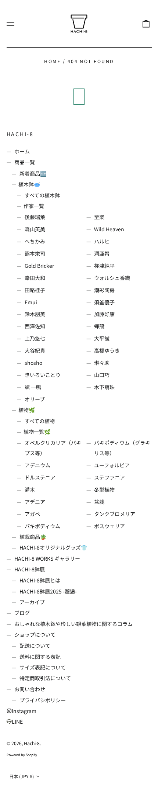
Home (52, 61)
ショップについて (34, 634)
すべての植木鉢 (42, 195)
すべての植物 (40, 421)
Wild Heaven (109, 229)
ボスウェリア (109, 526)
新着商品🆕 (32, 173)
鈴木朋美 (35, 314)
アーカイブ (32, 602)
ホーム (22, 151)
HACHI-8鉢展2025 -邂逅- (48, 591)
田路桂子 (35, 290)
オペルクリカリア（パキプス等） (53, 448)
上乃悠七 (35, 338)
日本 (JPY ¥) (22, 776)
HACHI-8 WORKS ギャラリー (47, 558)
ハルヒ (101, 241)
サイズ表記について (42, 667)
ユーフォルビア (112, 465)
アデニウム (37, 465)
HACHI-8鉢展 (29, 569)
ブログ (22, 612)
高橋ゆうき (107, 350)
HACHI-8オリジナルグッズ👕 (53, 547)
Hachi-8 (20, 134)
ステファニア (109, 477)
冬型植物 (104, 489)
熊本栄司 (35, 253)
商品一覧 (24, 162)
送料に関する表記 (40, 656)
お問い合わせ (29, 689)
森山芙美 (35, 229)
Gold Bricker (39, 265)
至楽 (99, 217)
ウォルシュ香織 (112, 277)
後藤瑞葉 (35, 217)
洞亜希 (101, 253)
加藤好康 (104, 314)
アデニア (35, 501)
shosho (33, 362)
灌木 (30, 489)
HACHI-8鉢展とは (39, 580)
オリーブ (35, 399)
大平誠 (101, 338)
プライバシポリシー (42, 700)
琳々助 (101, 362)
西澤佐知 (35, 326)
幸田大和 (35, 277)
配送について (34, 645)
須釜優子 (104, 302)
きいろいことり (43, 374)
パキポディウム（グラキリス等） (122, 448)
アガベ (32, 514)
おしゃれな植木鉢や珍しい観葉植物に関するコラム (73, 623)
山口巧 (101, 374)
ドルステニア (40, 477)
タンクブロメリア (114, 514)
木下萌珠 (104, 387)
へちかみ (35, 241)
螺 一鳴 (33, 387)
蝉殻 (99, 326)
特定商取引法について (45, 678)
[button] (146, 24)
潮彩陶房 (104, 290)
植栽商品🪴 (32, 536)
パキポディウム (42, 526)
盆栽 (99, 501)
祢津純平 (104, 265)
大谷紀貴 (35, 350)
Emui (31, 302)
